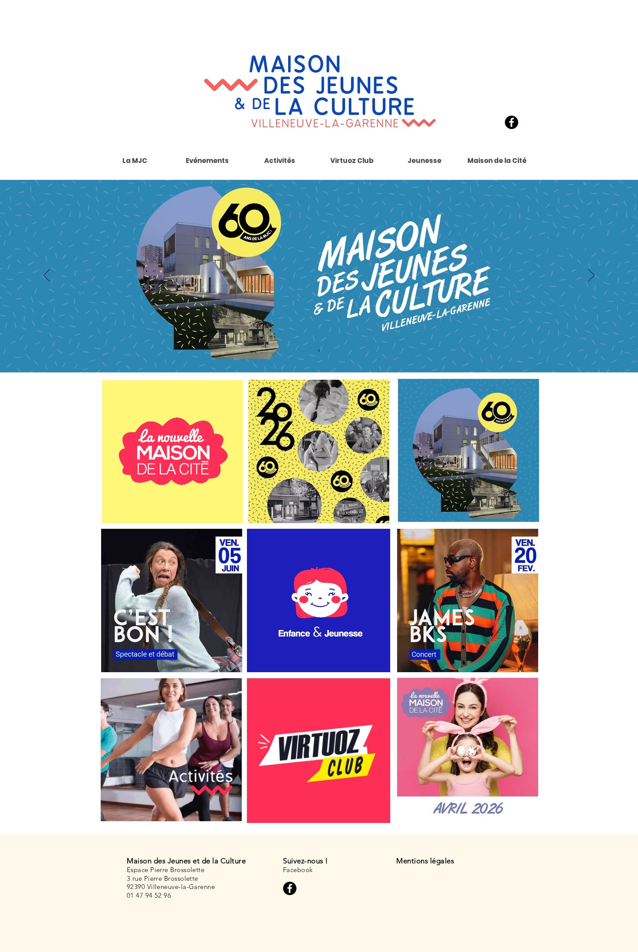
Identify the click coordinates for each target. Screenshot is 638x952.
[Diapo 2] (319, 350)
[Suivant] (591, 276)
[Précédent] (46, 276)
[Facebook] (511, 122)
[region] (318, 600)
